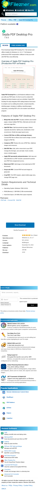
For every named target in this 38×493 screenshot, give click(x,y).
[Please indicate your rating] (23, 235)
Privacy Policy (17, 485)
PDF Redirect (11, 402)
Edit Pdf (19, 200)
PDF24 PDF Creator (10, 451)
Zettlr (5, 432)
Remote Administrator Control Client (18, 392)
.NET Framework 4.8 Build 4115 (16, 376)
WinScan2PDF (8, 437)
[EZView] (4, 408)
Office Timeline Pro (9, 460)
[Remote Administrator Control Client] (4, 392)
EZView (9, 407)
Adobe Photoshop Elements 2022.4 (17, 365)
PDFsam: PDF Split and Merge (13, 446)
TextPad (6, 441)
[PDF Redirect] (4, 403)
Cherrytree (7, 469)
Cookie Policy (28, 485)
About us (4, 485)
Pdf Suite (3, 200)
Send (32, 305)
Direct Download (20, 225)
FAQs (10, 485)
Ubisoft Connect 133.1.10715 (16, 323)
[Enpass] (4, 413)
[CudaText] (4, 418)
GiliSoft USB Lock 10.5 (14, 343)
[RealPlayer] (4, 397)
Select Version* (4, 302)
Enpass (9, 413)
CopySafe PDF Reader (11, 465)
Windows (10, 10)
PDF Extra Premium (10, 455)
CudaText (9, 418)
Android (20, 10)
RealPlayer (10, 397)
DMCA (4, 489)
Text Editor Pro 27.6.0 (13, 333)
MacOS (30, 10)
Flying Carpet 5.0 (12, 355)
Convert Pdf (11, 200)
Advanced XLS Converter (11, 474)
